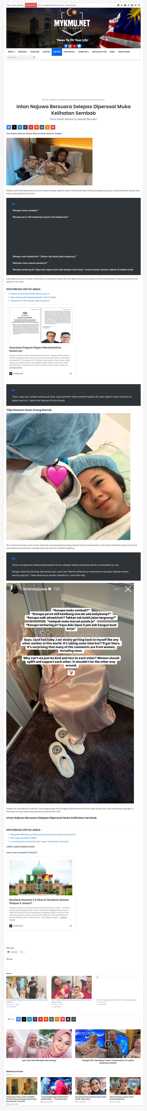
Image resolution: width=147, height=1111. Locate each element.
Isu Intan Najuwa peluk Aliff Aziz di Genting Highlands (116, 1000)
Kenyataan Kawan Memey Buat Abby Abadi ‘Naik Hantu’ (90, 1098)
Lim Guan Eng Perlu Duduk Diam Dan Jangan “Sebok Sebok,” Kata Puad (39, 841)
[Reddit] (36, 127)
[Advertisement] (73, 79)
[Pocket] (53, 127)
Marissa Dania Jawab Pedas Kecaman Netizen (122, 1098)
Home (46, 100)
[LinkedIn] (20, 127)
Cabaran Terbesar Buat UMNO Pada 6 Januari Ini (30, 294)
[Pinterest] (31, 127)
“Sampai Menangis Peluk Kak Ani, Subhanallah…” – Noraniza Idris (54, 1098)
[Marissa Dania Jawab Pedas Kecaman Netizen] (125, 1086)
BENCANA (22, 52)
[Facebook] (9, 127)
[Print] (73, 1019)
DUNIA (112, 52)
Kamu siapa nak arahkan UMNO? (23, 838)
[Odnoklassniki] (47, 127)
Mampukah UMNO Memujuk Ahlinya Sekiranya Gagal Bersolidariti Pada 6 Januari (43, 834)
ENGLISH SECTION (99, 52)
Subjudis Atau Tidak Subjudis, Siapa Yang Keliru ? (30, 301)
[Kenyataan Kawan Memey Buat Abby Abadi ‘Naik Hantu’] (90, 1086)
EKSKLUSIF (35, 52)
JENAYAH (46, 52)
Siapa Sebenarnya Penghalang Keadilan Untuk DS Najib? (33, 297)
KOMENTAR (83, 52)
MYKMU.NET (32, 852)
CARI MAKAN (69, 52)
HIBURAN (56, 52)
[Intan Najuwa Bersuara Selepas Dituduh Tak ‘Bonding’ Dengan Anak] (72, 987)
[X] (14, 127)
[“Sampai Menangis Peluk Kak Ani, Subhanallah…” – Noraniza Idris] (56, 1086)
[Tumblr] (25, 127)
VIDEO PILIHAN (124, 52)
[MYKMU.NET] (73, 28)
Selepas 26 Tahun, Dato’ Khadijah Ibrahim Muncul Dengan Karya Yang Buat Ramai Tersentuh (21, 1099)
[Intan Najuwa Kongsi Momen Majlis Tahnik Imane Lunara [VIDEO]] (27, 987)
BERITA (11, 52)
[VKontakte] (42, 127)
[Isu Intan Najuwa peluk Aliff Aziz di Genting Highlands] (117, 987)
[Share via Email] (68, 1019)
